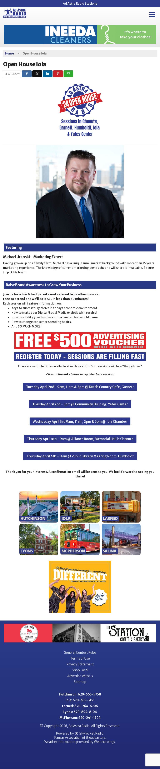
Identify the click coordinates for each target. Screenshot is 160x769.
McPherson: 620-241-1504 (80, 718)
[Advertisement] (80, 34)
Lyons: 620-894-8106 (80, 712)
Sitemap (80, 682)
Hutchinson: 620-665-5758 (80, 694)
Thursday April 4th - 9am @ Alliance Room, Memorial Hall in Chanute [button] (80, 439)
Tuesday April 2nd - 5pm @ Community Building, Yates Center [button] (80, 404)
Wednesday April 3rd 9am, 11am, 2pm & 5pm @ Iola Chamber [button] (80, 421)
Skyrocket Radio (91, 733)
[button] (152, 14)
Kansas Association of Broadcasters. (80, 738)
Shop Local (80, 670)
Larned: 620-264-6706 (80, 706)
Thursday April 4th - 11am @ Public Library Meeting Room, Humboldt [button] (80, 456)
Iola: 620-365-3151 (80, 700)
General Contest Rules (80, 653)
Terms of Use (80, 658)
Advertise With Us (80, 676)
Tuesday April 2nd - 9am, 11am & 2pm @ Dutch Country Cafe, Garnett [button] (80, 387)
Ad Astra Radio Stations (80, 3)
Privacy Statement (80, 664)
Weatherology (104, 742)
